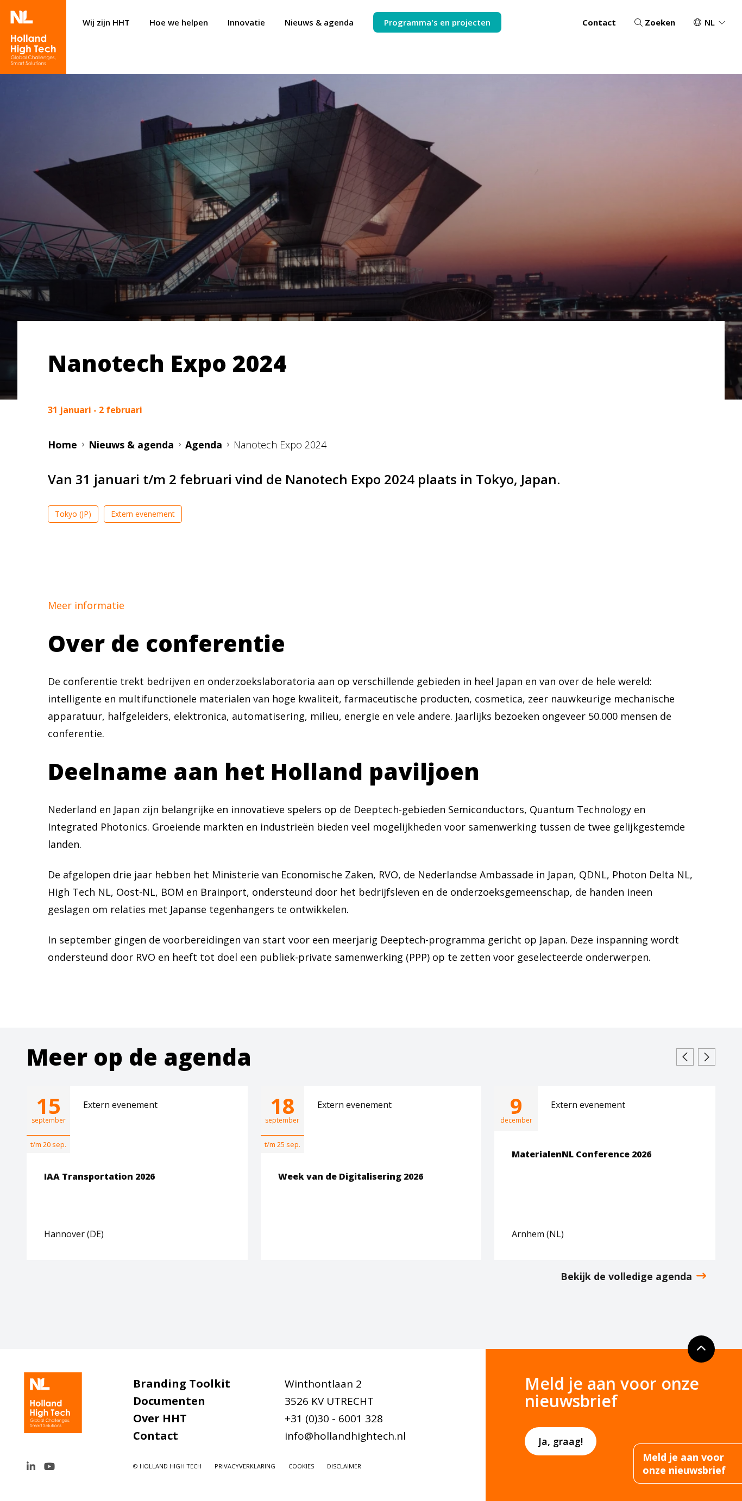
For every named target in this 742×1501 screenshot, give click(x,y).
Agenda (203, 444)
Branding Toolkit (181, 1383)
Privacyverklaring (245, 1466)
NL (710, 22)
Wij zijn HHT (106, 22)
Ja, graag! (560, 1441)
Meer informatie (86, 605)
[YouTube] (49, 1466)
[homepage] (33, 37)
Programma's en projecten (437, 22)
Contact (599, 22)
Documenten (169, 1401)
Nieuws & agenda (319, 22)
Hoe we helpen (178, 22)
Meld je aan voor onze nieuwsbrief (684, 1464)
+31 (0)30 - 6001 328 (334, 1418)
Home (62, 444)
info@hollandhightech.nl (345, 1436)
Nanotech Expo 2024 (280, 444)
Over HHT (160, 1418)
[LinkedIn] (31, 1466)
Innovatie (246, 22)
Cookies (301, 1466)
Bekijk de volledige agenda (626, 1276)
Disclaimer (344, 1466)
